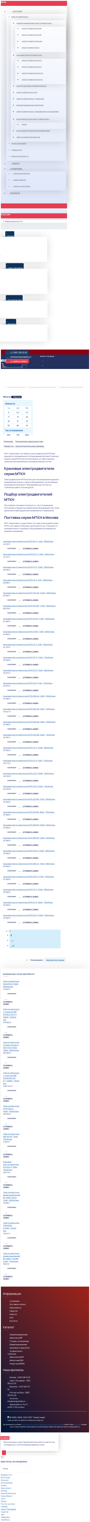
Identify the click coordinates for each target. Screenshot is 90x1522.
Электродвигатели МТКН (71, 387)
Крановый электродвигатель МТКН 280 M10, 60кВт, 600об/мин (29, 825)
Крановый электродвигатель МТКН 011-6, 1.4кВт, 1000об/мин (28, 541)
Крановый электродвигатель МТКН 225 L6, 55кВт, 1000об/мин (29, 851)
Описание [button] (8, 441)
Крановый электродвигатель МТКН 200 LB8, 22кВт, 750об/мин (29, 735)
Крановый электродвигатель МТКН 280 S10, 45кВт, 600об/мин (29, 838)
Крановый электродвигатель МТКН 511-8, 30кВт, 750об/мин (28, 902)
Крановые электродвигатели (42, 387)
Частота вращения (14, 430)
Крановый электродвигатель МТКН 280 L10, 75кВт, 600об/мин (29, 864)
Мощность (10, 403)
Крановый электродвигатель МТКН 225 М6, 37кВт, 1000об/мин (29, 799)
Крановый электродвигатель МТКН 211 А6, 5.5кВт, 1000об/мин (29, 619)
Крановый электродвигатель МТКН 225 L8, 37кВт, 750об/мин (28, 876)
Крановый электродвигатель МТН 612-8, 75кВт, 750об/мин (11, 1166)
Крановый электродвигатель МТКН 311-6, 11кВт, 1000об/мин (28, 644)
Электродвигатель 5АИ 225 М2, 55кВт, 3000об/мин (11, 984)
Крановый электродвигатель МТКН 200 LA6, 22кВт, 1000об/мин (29, 696)
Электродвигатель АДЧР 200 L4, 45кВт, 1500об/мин (11, 1109)
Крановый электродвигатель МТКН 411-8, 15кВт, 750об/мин (28, 760)
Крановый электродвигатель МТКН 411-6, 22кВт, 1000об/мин (28, 748)
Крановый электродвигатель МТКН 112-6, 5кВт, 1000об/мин (27, 580)
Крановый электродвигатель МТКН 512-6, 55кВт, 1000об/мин (28, 915)
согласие (77, 1424)
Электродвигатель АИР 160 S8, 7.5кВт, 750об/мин (11, 1136)
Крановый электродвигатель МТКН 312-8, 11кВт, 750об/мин (27, 683)
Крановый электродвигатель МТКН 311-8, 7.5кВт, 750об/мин (28, 657)
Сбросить (17, 397)
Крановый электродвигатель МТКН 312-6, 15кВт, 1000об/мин (28, 670)
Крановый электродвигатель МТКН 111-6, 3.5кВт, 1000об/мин (28, 567)
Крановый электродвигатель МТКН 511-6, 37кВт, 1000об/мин (28, 889)
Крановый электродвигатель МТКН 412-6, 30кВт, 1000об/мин (28, 773)
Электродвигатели (16, 387)
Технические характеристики (29, 441)
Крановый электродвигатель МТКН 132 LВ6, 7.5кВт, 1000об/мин (29, 606)
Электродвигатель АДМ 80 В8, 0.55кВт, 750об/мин (11, 1227)
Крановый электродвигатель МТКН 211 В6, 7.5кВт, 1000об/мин (28, 631)
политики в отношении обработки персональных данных (42, 1424)
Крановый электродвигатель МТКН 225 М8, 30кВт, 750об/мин (28, 812)
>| (13, 945)
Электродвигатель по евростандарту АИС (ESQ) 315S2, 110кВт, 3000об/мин (11, 1046)
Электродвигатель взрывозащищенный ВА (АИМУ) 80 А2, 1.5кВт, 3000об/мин (11, 1196)
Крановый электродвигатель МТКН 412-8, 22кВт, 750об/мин (28, 786)
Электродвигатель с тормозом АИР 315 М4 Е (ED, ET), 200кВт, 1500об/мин (11, 1014)
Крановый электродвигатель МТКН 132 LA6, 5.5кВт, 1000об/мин (29, 593)
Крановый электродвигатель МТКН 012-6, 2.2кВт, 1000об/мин (28, 554)
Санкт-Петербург (8, 1509)
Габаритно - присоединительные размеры (24, 446)
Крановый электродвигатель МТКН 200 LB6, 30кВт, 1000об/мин (29, 722)
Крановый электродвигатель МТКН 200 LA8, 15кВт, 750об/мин (29, 709)
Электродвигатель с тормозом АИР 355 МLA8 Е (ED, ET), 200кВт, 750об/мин (11, 1078)
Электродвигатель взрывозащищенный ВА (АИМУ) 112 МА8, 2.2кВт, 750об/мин (11, 1257)
